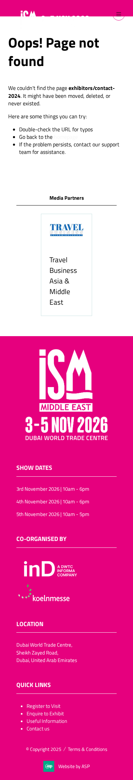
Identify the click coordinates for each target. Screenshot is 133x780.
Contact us (38, 728)
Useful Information (47, 720)
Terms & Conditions (87, 749)
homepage (66, 137)
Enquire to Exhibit (45, 713)
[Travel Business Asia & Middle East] (66, 264)
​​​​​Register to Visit (43, 705)
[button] (119, 14)
